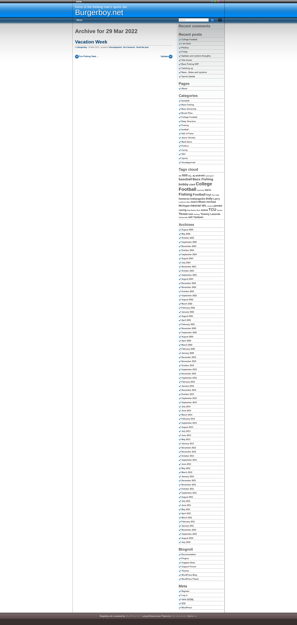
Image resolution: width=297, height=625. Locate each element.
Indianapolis (197, 198)
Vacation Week (91, 41)
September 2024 (189, 254)
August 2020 (187, 337)
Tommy (197, 214)
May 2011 (185, 509)
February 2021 (188, 324)
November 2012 (188, 452)
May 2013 (185, 439)
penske (217, 205)
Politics (185, 146)
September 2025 (189, 242)
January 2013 (187, 443)
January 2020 (187, 353)
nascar (195, 205)
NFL (204, 205)
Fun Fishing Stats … (89, 56)
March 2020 (186, 345)
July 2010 (185, 542)
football (185, 129)
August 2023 (187, 279)
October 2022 (187, 291)
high (217, 195)
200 (180, 176)
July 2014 (185, 406)
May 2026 (185, 234)
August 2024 (187, 258)
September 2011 (189, 493)
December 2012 (188, 448)
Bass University (188, 109)
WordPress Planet (190, 579)
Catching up (187, 68)
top (195, 616)
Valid (187, 599)
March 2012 (186, 472)
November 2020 (188, 328)
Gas (213, 195)
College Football (189, 39)
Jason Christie (188, 138)
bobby (184, 184)
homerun (184, 198)
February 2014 (188, 419)
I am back (186, 43)
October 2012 (187, 456)
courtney (200, 190)
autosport (210, 176)
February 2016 (188, 382)
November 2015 (188, 390)
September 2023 (189, 275)
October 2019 (187, 365)
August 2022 (187, 299)
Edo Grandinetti (178, 616)
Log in (184, 595)
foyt (208, 194)
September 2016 (189, 378)
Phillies (185, 48)
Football (199, 194)
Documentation (188, 554)
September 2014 (189, 402)
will (190, 217)
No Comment (129, 47)
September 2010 (189, 534)
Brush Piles (187, 113)
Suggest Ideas (188, 562)
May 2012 (185, 468)
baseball (185, 101)
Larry (216, 198)
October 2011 (187, 489)
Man (188, 202)
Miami (202, 201)
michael (211, 201)
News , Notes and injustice (194, 72)
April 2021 (186, 320)
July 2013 (185, 431)
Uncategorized (115, 47)
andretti (200, 175)
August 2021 (187, 316)
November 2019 (188, 361)
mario (194, 201)
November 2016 (188, 373)
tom (190, 214)
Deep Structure (188, 121)
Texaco (219, 210)
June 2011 (186, 505)
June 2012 (186, 464)
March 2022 (186, 304)
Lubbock (182, 202)
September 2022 (189, 295)
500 (185, 175)
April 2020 (186, 341)
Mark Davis (186, 142)
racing (184, 150)
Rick (198, 210)
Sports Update (188, 76)
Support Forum (188, 566)
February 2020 (188, 349)
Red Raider (191, 210)
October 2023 (187, 271)
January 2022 (187, 312)
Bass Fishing (187, 105)
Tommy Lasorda (210, 214)
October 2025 (187, 238)
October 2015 (187, 394)
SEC (183, 154)
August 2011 (187, 497)
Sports (184, 158)
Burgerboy (82, 47)
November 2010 (188, 530)
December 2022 (188, 283)
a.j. (190, 175)
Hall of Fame (187, 133)
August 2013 (187, 427)
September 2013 (189, 423)
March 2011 (186, 517)
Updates (164, 56)
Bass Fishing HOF (190, 64)
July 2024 (185, 262)
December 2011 (188, 480)
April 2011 (186, 513)
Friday (184, 52)
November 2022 (188, 287)
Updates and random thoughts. (196, 56)
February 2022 (188, 308)
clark (192, 184)
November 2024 (188, 246)
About (79, 20)
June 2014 (186, 410)
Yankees (198, 217)
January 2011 (187, 526)
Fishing (185, 125)
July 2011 (185, 501)
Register (185, 591)
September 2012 (189, 460)
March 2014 (186, 415)
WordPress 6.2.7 (133, 616)
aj (194, 175)
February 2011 (188, 521)
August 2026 (187, 230)
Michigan (184, 205)
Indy (209, 198)
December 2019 (188, 357)
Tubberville (183, 217)
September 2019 (189, 369)
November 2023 (188, 266)
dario (208, 189)
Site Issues (186, 60)
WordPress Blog (189, 575)
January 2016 (187, 386)
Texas (183, 214)
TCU (212, 210)
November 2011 (188, 485)
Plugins (185, 558)
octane (210, 206)
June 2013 (186, 435)
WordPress (186, 607)
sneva (204, 210)
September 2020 (189, 332)
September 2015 (189, 398)
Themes (185, 571)
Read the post (142, 47)
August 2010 (187, 538)
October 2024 (187, 250)
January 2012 (187, 476)
